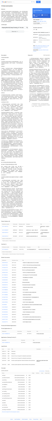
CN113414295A (5, 316)
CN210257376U (5, 314)
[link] (3, 375)
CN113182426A (5, 249)
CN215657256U (5, 299)
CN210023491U (5, 309)
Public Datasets (25, 419)
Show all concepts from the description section (10, 411)
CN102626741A (5, 267)
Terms (30, 419)
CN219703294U (5, 277)
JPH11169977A (5, 226)
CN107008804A (5, 289)
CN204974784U (5, 265)
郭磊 (40, 21)
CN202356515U (5, 284)
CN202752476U (5, 232)
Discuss (34, 51)
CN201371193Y (5, 319)
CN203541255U (5, 272)
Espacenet (40, 49)
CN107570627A (5, 282)
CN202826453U (5, 279)
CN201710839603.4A (6, 333)
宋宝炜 (45, 21)
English (41, 19)
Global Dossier (45, 49)
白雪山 (38, 21)
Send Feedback (17, 419)
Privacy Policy (35, 419)
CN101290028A (5, 230)
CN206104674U (5, 236)
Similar (36, 16)
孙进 (42, 21)
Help (41, 419)
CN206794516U (5, 262)
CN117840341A (5, 274)
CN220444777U (5, 321)
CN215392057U (5, 292)
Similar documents (39, 46)
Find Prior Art (45, 14)
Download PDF (37, 14)
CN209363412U (5, 287)
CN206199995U (5, 302)
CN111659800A (5, 294)
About (11, 419)
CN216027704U (5, 297)
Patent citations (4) (38, 45)
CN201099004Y (5, 307)
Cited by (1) (44, 45)
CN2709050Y (4, 304)
